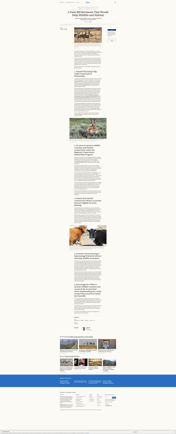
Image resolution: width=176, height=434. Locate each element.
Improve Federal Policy (72, 356)
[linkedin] (62, 29)
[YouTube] (111, 405)
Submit (112, 40)
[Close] (175, 432)
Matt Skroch (88, 327)
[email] (64, 29)
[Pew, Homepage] (88, 2)
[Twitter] (109, 405)
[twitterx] (63, 29)
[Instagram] (107, 405)
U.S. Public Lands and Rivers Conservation (80, 336)
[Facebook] (105, 405)
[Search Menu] (115, 2)
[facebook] (60, 29)
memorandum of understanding (83, 83)
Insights (90, 394)
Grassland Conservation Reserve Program (81, 97)
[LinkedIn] (108, 405)
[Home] (68, 392)
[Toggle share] (115, 27)
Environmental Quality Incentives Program (89, 96)
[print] (66, 29)
